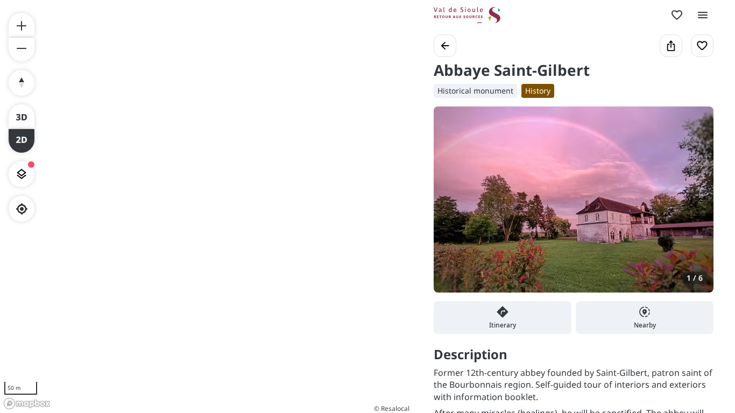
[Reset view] (21, 83)
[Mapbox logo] (27, 403)
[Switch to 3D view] (21, 116)
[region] (206, 206)
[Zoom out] (21, 49)
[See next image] (694, 206)
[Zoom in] (21, 25)
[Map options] (21, 174)
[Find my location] (22, 209)
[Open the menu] (702, 15)
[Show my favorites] (677, 15)
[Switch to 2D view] (21, 141)
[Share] (671, 45)
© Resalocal (391, 408)
